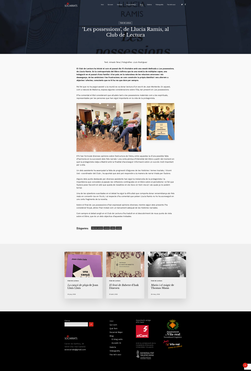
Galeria (113, 347)
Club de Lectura (125, 23)
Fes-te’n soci (115, 354)
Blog (112, 336)
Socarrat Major (116, 332)
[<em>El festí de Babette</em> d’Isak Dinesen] (125, 275)
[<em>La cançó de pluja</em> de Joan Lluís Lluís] (84, 275)
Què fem (113, 328)
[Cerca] (91, 324)
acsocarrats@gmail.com (75, 349)
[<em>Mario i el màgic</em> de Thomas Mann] (167, 275)
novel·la (118, 228)
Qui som (113, 325)
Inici (111, 321)
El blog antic (117, 339)
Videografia (115, 351)
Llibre (113, 228)
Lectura (106, 228)
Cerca (67, 321)
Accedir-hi (116, 343)
